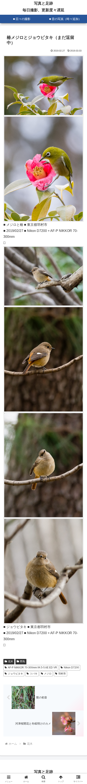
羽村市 (62, 673)
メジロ (48, 673)
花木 (10, 661)
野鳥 (22, 661)
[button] (78, 605)
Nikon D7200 (71, 667)
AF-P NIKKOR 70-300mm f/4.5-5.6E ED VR (32, 667)
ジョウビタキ (15, 673)
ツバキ (33, 673)
